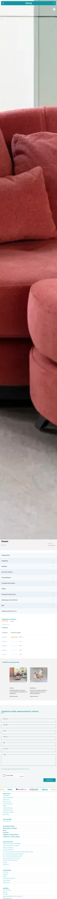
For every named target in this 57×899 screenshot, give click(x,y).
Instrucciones (6, 880)
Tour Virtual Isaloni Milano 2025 (11, 858)
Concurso (5, 872)
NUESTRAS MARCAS (9, 826)
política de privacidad (24, 769)
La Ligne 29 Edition (8, 849)
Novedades (6, 795)
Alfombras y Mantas (8, 812)
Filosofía (5, 894)
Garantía (5, 874)
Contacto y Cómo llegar (11, 836)
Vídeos (5, 876)
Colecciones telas (7, 808)
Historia (5, 892)
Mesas (4, 806)
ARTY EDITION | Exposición (10, 860)
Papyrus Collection (8, 847)
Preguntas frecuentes (9, 878)
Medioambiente (7, 898)
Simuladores (7, 819)
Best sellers (6, 814)
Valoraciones (6, 882)
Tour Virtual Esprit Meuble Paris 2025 (13, 854)
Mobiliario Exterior (8, 810)
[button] (54, 3)
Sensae (5, 862)
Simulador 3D (6, 821)
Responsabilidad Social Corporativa (12, 896)
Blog (4, 830)
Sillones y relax (7, 801)
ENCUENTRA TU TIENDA (10, 828)
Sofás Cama (6, 799)
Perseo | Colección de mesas (11, 845)
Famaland (6, 864)
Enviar (49, 780)
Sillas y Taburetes (7, 803)
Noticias (6, 832)
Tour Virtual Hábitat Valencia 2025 (12, 856)
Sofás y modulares (8, 797)
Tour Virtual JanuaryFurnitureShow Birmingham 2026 (18, 852)
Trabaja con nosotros (10, 834)
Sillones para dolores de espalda (12, 843)
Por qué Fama (7, 890)
